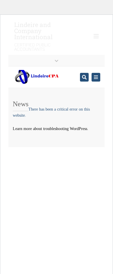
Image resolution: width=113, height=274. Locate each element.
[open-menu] (94, 37)
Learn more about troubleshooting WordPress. (50, 129)
